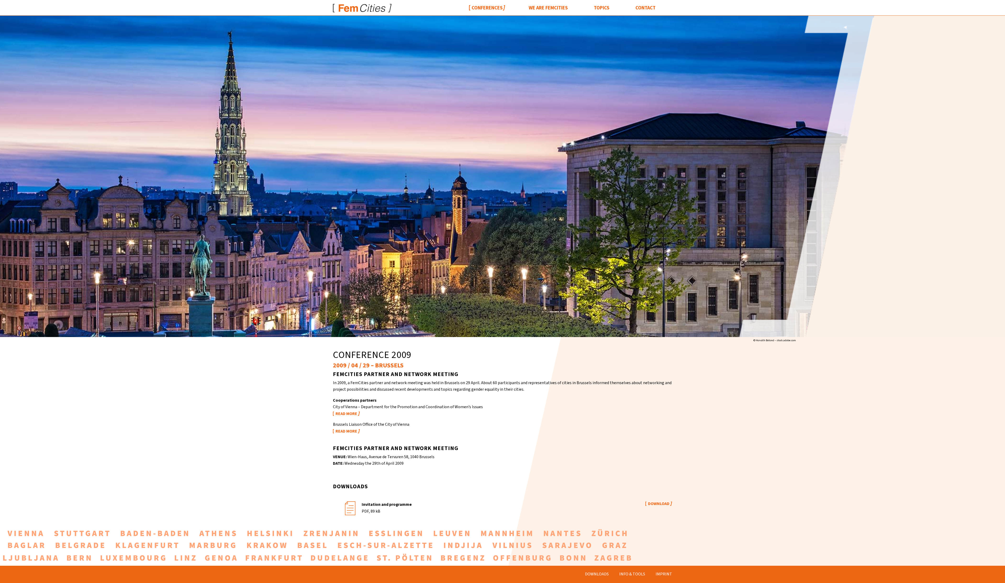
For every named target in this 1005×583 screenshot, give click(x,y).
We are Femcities (548, 7)
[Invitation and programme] (350, 508)
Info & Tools (632, 574)
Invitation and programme (387, 504)
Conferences (487, 7)
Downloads (597, 574)
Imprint (664, 574)
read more (346, 414)
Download (658, 504)
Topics (601, 7)
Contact (645, 7)
